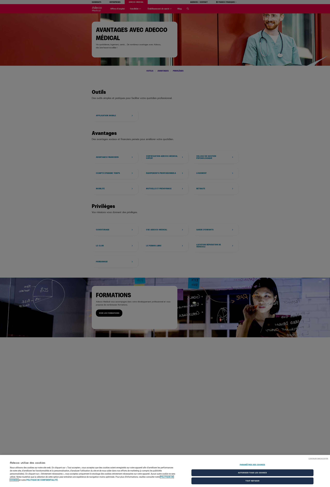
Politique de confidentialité (42, 480)
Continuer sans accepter (318, 458)
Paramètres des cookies (252, 465)
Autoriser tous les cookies (252, 473)
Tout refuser (252, 481)
